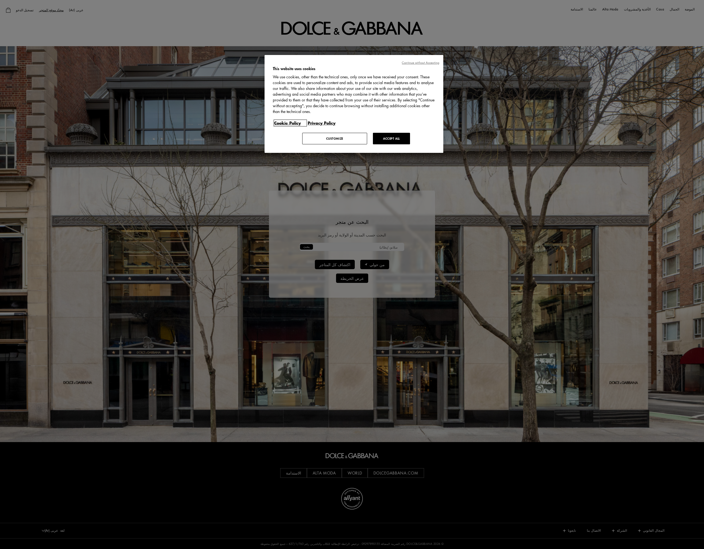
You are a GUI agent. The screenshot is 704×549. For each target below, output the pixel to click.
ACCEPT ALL (391, 138)
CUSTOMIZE (334, 138)
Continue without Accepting (420, 62)
